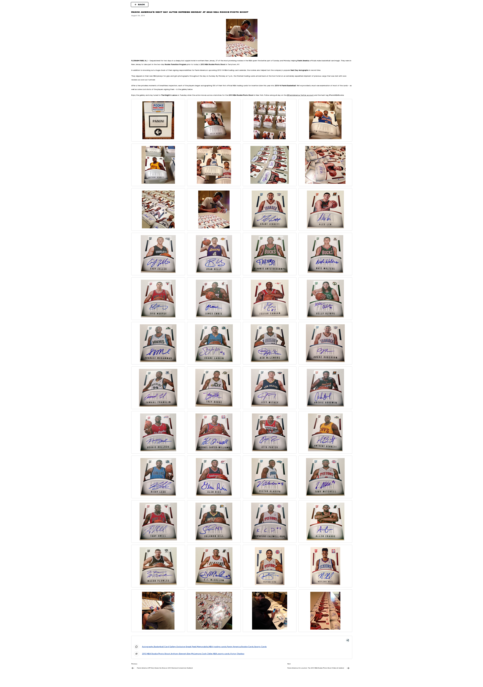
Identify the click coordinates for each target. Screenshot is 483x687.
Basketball (159, 646)
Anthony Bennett (179, 653)
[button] (242, 640)
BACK (141, 4)
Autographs (147, 646)
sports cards (224, 653)
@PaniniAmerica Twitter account (300, 95)
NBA (215, 653)
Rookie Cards (247, 646)
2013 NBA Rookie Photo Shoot (156, 653)
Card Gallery (170, 646)
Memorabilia (202, 646)
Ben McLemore (194, 653)
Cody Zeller (207, 653)
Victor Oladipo (237, 653)
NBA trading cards (217, 646)
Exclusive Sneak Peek (186, 646)
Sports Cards (260, 646)
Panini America (234, 646)
